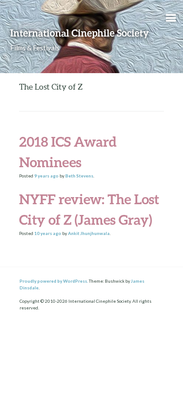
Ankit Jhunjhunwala (89, 233)
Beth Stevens (79, 175)
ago (46, 175)
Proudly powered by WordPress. (54, 281)
